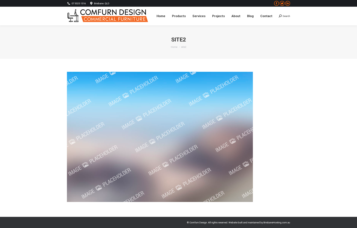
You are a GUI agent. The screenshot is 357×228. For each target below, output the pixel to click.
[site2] (178, 137)
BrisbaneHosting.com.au (276, 222)
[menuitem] (161, 16)
